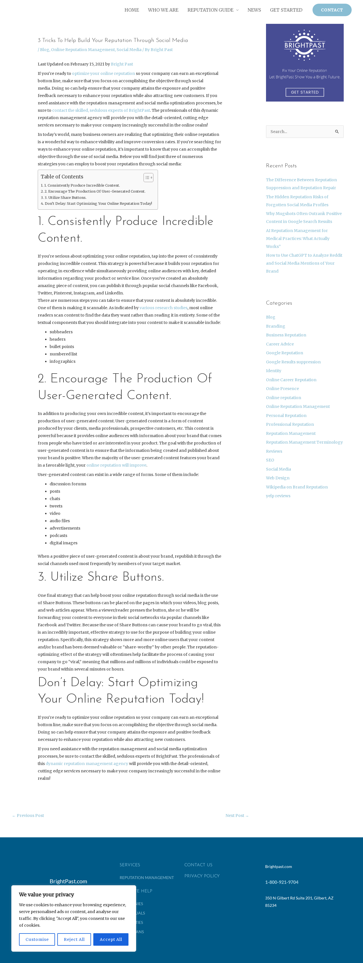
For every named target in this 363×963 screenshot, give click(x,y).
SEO (270, 460)
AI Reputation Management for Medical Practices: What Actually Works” (298, 238)
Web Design (278, 478)
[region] (73, 918)
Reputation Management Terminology (304, 442)
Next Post (237, 815)
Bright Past (122, 64)
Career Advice (280, 344)
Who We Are (163, 10)
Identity (273, 370)
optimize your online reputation (103, 73)
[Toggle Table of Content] (145, 177)
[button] (332, 10)
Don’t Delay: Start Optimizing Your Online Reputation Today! (98, 203)
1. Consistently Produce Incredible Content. (82, 185)
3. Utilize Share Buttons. (65, 197)
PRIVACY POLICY (202, 876)
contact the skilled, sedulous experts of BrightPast (101, 110)
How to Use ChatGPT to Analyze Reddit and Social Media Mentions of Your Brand (304, 263)
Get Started (286, 10)
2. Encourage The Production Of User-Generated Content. (95, 191)
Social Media (129, 49)
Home (131, 10)
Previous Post (28, 815)
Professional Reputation (290, 424)
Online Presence (282, 388)
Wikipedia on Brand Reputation (297, 487)
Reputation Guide (210, 10)
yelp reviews (278, 495)
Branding (275, 326)
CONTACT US (198, 865)
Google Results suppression (293, 361)
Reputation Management (291, 433)
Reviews (274, 451)
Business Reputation (286, 335)
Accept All (111, 939)
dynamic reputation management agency (87, 763)
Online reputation (283, 397)
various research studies (163, 307)
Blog (44, 49)
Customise (37, 939)
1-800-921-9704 (281, 882)
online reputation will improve (116, 465)
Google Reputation (284, 352)
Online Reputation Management (83, 49)
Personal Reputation (286, 415)
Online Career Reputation (291, 379)
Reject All (74, 939)
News (254, 10)
